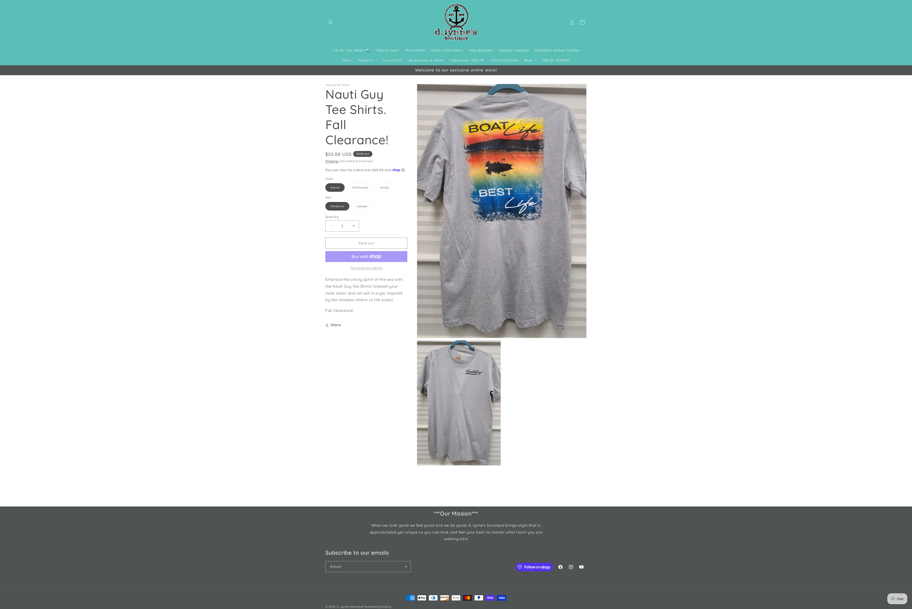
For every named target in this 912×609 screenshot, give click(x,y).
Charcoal (362, 188)
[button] (330, 22)
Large (364, 207)
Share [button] (336, 325)
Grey (387, 188)
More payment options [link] (366, 268)
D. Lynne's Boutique (350, 606)
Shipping (331, 161)
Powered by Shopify (377, 606)
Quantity (332, 216)
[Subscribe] (405, 566)
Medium (339, 207)
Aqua (337, 188)
